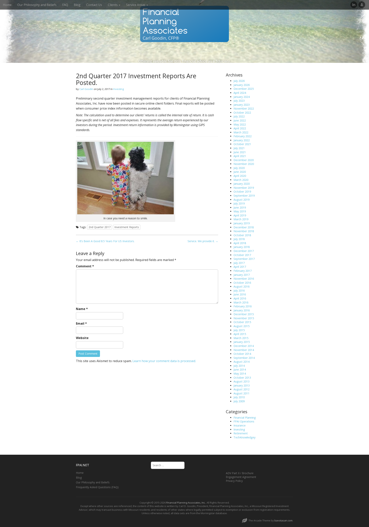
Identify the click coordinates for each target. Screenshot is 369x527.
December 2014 (244, 346)
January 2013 (242, 385)
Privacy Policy (234, 481)
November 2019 (244, 188)
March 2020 (241, 180)
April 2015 (240, 334)
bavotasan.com (283, 520)
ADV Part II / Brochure (239, 473)
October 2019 (242, 191)
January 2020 (242, 183)
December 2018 (244, 227)
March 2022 (241, 132)
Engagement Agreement (241, 477)
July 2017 (239, 263)
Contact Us (94, 5)
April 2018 (240, 243)
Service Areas (136, 5)
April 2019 (240, 215)
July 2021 (239, 148)
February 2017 (243, 271)
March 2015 (241, 338)
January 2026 (242, 85)
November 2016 (244, 278)
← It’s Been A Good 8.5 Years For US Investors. (105, 241)
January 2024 (242, 97)
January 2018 (242, 247)
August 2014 (241, 361)
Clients (113, 5)
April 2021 (240, 156)
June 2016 (240, 294)
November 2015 (244, 318)
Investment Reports (126, 227)
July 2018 (239, 239)
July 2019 (239, 203)
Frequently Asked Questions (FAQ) (97, 487)
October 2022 (242, 112)
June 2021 (240, 152)
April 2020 (240, 176)
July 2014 (239, 365)
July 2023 (239, 100)
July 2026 (239, 81)
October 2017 (242, 255)
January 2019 (242, 223)
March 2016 (241, 302)
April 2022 (240, 128)
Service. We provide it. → (203, 241)
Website (82, 338)
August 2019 (241, 199)
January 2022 (242, 140)
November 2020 (244, 164)
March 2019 (241, 219)
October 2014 (242, 354)
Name (82, 309)
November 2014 (244, 350)
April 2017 (240, 266)
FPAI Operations (244, 421)
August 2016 (241, 286)
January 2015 (242, 342)
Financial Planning (245, 417)
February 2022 (243, 136)
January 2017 (242, 275)
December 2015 (244, 314)
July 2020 (239, 168)
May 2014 (240, 373)
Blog (77, 5)
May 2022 (240, 124)
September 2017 (244, 259)
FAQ (65, 5)
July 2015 (239, 330)
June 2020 (240, 172)
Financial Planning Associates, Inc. (185, 502)
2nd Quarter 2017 (100, 227)
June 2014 (240, 369)
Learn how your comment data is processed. (164, 361)
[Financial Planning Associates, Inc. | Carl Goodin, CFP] (184, 24)
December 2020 (244, 160)
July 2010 (239, 397)
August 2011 (241, 393)
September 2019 (244, 195)
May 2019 (240, 211)
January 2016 (242, 310)
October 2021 (242, 144)
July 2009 (239, 401)
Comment (85, 266)
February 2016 (243, 306)
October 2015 (242, 322)
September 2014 (244, 358)
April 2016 (240, 298)
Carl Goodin (86, 89)
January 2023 (242, 104)
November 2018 (244, 231)
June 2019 (240, 207)
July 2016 (239, 290)
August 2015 (241, 326)
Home (7, 5)
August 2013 (241, 381)
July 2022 (239, 116)
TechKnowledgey (244, 437)
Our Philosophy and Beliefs (37, 5)
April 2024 (240, 93)
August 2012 (241, 389)
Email (81, 323)
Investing (118, 89)
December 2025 (244, 89)
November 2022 (244, 108)
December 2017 (244, 251)
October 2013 (242, 377)
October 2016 (242, 282)
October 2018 (242, 235)
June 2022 (240, 120)
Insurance (240, 425)
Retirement (241, 433)
